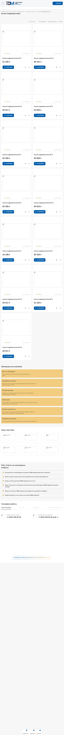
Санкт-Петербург (6, 507)
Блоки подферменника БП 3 (11, 58)
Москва (22, 507)
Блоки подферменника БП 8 (43, 106)
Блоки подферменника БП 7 (11, 154)
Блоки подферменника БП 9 (43, 154)
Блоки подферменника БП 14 (44, 58)
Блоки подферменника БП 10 (12, 347)
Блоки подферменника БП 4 (43, 299)
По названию (42, 21)
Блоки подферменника (44, 11)
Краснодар (36, 507)
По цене (60, 21)
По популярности (52, 21)
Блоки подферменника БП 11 (12, 106)
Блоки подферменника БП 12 (12, 299)
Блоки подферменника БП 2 (43, 251)
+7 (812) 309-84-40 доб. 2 (48, 517)
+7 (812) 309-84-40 (14, 517)
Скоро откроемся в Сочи (55, 507)
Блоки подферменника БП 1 (11, 251)
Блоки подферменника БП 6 (11, 203)
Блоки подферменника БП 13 (44, 203)
